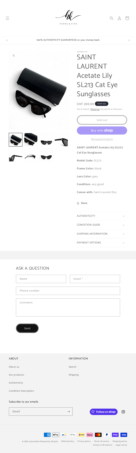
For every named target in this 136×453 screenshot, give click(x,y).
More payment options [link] (102, 139)
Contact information (102, 445)
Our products (16, 374)
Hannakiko (34, 441)
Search (72, 366)
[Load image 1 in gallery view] (15, 139)
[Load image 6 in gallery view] (31, 155)
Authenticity (16, 382)
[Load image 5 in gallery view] (15, 155)
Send (27, 328)
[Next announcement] (129, 40)
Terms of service (101, 441)
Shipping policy (120, 441)
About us (14, 366)
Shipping (95, 109)
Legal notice (121, 445)
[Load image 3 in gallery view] (46, 139)
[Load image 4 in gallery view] (61, 139)
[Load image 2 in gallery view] (31, 139)
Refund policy (67, 441)
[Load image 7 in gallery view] (46, 155)
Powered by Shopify (49, 441)
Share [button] (84, 203)
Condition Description (21, 390)
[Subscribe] (68, 411)
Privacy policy (84, 441)
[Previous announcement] (7, 40)
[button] (7, 18)
